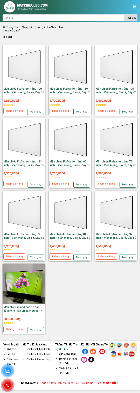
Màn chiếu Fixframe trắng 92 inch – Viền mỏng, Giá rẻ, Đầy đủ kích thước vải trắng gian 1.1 (116, 238)
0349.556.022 (67, 354)
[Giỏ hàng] (134, 7)
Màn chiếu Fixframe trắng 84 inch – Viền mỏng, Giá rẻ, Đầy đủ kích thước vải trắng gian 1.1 (70, 238)
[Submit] (130, 17)
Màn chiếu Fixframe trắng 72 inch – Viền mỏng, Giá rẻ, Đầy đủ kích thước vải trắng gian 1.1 (116, 165)
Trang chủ (12, 27)
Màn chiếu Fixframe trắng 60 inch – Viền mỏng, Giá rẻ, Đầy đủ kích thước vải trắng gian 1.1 (70, 165)
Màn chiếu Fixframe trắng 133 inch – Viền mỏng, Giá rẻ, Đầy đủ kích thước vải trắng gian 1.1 (23, 165)
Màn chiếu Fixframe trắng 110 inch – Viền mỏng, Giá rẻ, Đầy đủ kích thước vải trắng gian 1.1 (70, 92)
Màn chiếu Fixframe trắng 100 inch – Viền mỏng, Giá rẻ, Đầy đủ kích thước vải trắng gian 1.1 (23, 92)
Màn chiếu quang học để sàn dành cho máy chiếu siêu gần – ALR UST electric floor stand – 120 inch (23, 312)
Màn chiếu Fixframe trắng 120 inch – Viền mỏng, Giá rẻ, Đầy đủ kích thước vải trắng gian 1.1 (116, 92)
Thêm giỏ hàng (14, 110)
